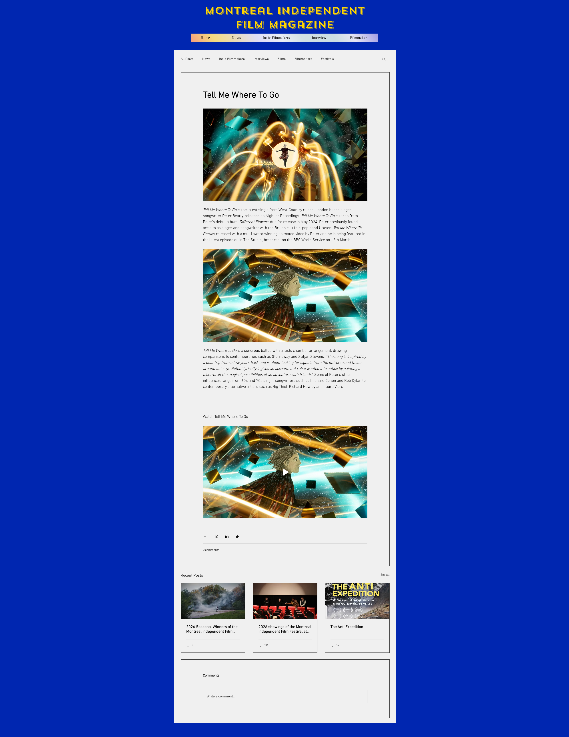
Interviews (261, 59)
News (206, 59)
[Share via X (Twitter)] (216, 536)
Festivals (327, 59)
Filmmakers (303, 59)
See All (385, 575)
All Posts (187, 59)
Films (282, 59)
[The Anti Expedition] (357, 601)
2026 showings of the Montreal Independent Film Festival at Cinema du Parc (284, 629)
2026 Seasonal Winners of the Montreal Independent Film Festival (212, 629)
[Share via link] (238, 536)
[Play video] (285, 472)
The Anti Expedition (347, 627)
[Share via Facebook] (205, 536)
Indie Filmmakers (232, 59)
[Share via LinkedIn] (227, 536)
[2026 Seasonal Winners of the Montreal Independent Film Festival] (213, 601)
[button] (384, 59)
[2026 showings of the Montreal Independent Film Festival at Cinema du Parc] (285, 601)
